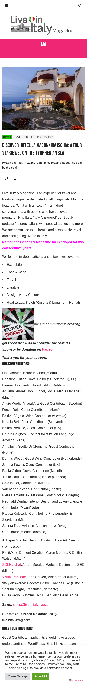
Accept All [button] (40, 676)
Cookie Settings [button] (17, 676)
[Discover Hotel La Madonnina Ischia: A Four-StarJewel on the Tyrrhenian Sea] (43, 98)
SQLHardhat (11, 564)
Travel (7, 137)
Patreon (48, 349)
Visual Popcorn (13, 577)
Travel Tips (20, 137)
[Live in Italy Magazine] (43, 24)
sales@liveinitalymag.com (32, 604)
